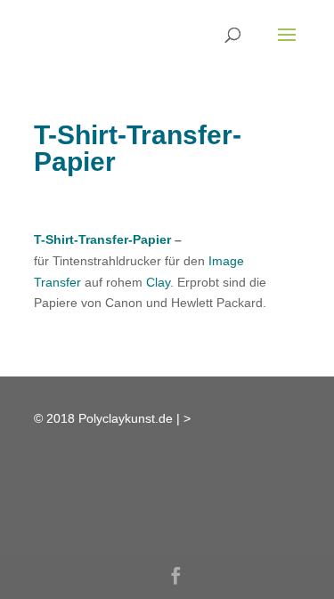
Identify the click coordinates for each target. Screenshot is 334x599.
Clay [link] (158, 282)
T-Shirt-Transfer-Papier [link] (102, 239)
